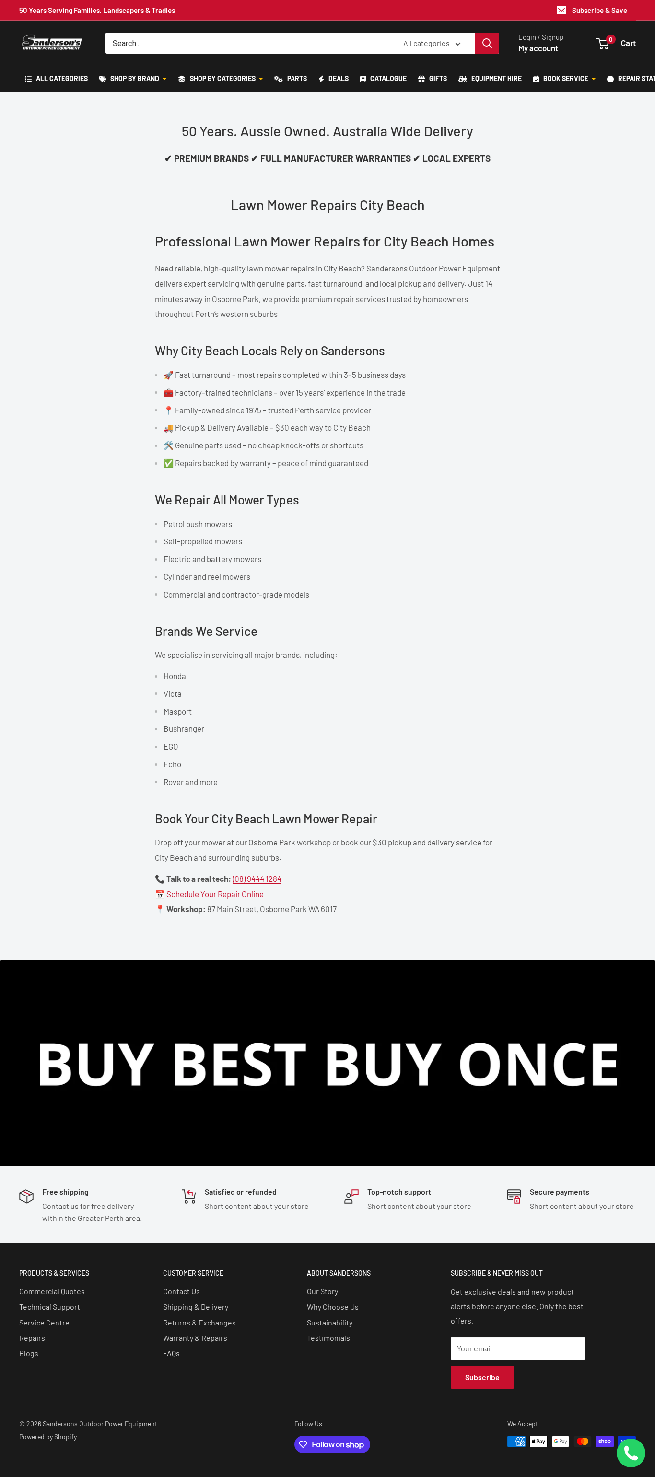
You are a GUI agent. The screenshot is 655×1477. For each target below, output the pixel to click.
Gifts (437, 78)
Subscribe (482, 1377)
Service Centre (44, 1322)
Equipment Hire (496, 78)
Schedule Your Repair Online (215, 894)
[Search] (487, 43)
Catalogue (388, 78)
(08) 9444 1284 (257, 878)
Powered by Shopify (48, 1436)
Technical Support (49, 1306)
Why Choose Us (333, 1306)
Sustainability (329, 1322)
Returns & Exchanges (199, 1322)
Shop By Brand (135, 78)
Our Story (322, 1291)
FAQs (171, 1353)
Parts (296, 78)
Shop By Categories (222, 78)
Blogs (28, 1353)
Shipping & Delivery (195, 1306)
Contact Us (181, 1291)
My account (538, 48)
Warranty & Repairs (195, 1337)
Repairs (32, 1337)
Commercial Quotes (52, 1291)
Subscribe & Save (599, 10)
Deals (338, 78)
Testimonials (328, 1337)
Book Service (566, 78)
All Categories (61, 78)
